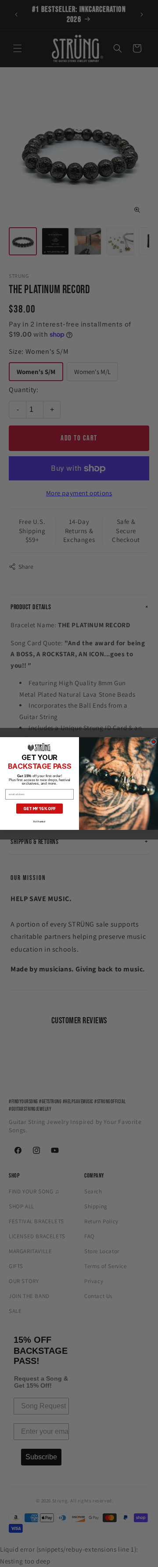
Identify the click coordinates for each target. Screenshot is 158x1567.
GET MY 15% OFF (39, 808)
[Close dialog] (153, 741)
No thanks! (39, 821)
